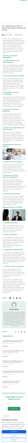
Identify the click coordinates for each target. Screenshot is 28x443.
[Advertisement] (14, 11)
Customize (14, 435)
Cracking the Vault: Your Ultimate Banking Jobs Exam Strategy (12, 382)
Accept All (14, 431)
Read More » (5, 346)
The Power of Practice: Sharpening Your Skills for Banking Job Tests (13, 351)
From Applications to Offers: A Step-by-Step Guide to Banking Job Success (13, 341)
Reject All (14, 439)
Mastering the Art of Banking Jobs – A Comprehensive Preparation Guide (13, 361)
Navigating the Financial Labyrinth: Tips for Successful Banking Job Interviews (13, 371)
